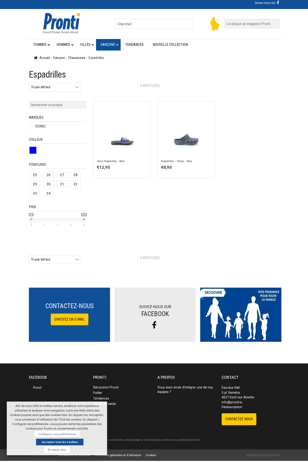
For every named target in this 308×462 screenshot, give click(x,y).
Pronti (37, 388)
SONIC (40, 126)
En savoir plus (57, 449)
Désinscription (232, 407)
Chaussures (76, 58)
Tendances (101, 398)
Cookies (151, 455)
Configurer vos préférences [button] (57, 434)
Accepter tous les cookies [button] (60, 442)
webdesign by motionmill (262, 455)
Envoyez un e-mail (69, 319)
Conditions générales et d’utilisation (118, 455)
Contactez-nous (239, 419)
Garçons (59, 58)
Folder (97, 393)
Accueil (44, 58)
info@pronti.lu (232, 402)
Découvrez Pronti (106, 387)
